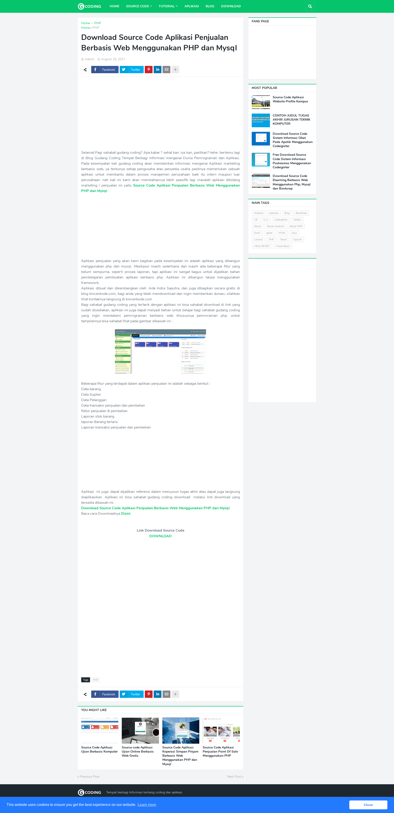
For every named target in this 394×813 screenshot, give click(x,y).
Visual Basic (283, 246)
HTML (282, 233)
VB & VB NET (262, 246)
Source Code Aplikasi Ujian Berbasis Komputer (99, 749)
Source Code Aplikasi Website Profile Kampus (290, 99)
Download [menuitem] (231, 6)
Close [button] (368, 805)
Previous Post (90, 776)
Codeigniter (281, 219)
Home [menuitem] (114, 6)
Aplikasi (273, 213)
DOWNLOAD (160, 536)
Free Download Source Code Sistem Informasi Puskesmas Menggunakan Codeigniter (292, 161)
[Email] (166, 69)
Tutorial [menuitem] (167, 6)
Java (294, 233)
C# (255, 219)
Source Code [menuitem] (137, 6)
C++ (266, 219)
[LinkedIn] (157, 69)
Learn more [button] (147, 805)
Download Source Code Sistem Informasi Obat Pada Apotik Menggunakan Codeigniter (293, 140)
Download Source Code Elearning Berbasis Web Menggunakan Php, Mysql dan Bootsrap (292, 182)
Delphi (297, 219)
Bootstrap (301, 213)
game (269, 233)
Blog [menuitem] (210, 6)
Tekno (283, 239)
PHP (96, 28)
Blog (287, 213)
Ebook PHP (296, 226)
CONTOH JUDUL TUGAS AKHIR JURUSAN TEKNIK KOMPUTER (291, 120)
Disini (125, 513)
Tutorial (297, 239)
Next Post (234, 776)
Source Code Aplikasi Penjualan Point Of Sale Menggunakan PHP (220, 751)
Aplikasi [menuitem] (191, 6)
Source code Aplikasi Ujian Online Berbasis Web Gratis (138, 751)
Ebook (257, 226)
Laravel (258, 239)
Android (258, 213)
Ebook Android (275, 226)
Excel (257, 233)
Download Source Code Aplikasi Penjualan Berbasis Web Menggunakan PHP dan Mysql (155, 508)
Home (85, 28)
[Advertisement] (160, 113)
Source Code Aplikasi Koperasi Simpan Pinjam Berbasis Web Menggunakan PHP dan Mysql (180, 755)
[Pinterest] (149, 69)
